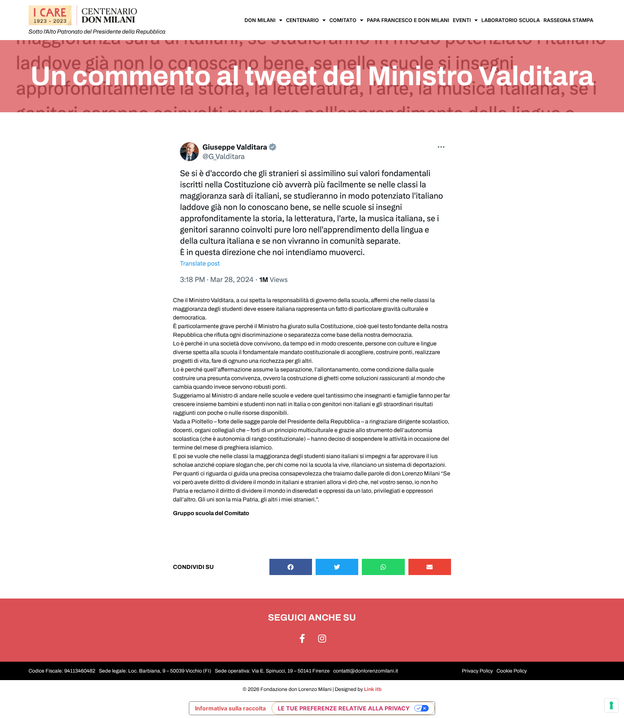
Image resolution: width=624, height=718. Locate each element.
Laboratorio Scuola (510, 20)
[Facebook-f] (302, 638)
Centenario (302, 20)
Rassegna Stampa (568, 20)
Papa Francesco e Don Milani (408, 20)
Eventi (462, 20)
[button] (290, 567)
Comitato (342, 20)
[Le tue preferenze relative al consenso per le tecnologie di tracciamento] (611, 705)
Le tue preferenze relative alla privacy (344, 708)
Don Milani (260, 20)
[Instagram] (322, 638)
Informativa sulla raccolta (230, 708)
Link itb (373, 689)
